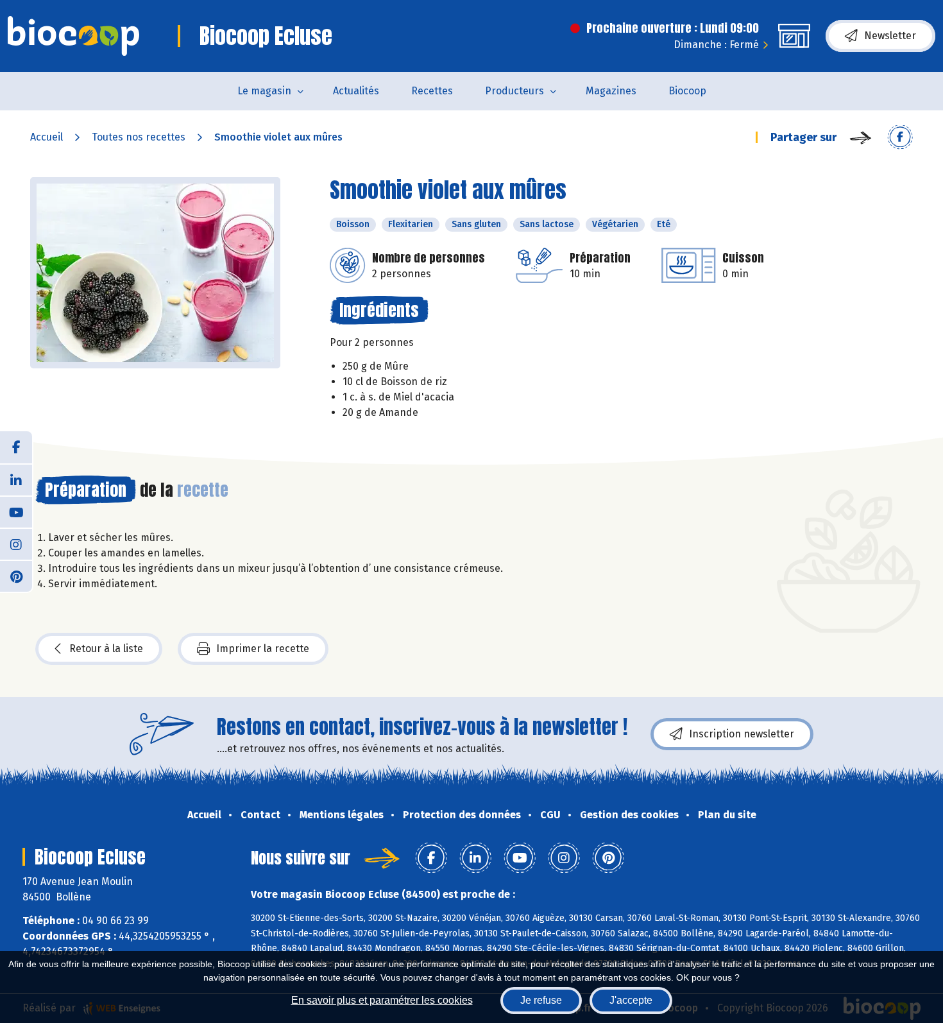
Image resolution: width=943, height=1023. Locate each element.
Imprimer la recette (262, 648)
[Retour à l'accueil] (73, 36)
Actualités (356, 91)
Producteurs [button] (514, 91)
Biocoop (687, 91)
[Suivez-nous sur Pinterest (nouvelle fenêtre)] (16, 576)
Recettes (432, 91)
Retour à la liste (106, 648)
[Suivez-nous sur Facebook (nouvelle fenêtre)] (16, 447)
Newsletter (890, 36)
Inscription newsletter (741, 734)
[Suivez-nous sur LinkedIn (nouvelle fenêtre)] (16, 479)
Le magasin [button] (264, 91)
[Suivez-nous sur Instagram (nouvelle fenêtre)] (16, 544)
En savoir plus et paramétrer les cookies (382, 1000)
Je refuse (541, 1000)
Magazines (611, 91)
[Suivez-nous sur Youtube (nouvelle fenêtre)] (16, 511)
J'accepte (630, 1000)
